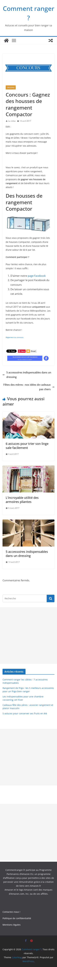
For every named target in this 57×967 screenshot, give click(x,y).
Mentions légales (12, 924)
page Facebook (37, 275)
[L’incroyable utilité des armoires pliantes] (28, 467)
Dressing (10, 87)
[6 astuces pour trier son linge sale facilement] (28, 413)
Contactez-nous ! (11, 911)
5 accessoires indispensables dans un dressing (28, 375)
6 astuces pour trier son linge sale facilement (27, 446)
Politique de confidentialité (17, 918)
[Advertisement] (28, 635)
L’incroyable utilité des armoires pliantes (22, 500)
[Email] (31, 352)
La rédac (12, 121)
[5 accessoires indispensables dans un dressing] (28, 521)
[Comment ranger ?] (6, 40)
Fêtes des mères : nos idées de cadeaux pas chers (27, 387)
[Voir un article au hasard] (50, 40)
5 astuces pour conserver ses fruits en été (25, 713)
